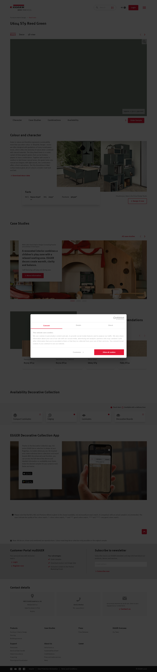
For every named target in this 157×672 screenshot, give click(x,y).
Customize (77, 352)
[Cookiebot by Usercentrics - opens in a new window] (115, 318)
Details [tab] (78, 325)
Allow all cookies (109, 352)
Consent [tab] (46, 325)
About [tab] (110, 325)
